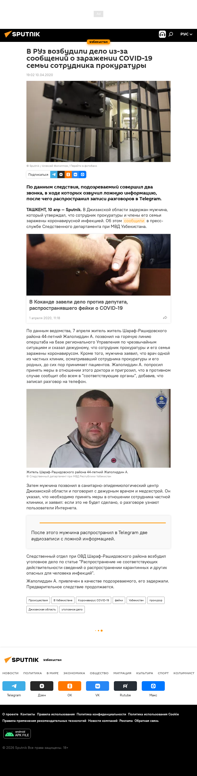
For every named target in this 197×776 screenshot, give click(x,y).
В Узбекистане (63, 600)
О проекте (10, 714)
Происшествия (38, 600)
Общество (99, 673)
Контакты (27, 714)
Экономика (74, 673)
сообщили (134, 220)
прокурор (155, 600)
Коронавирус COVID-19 (93, 600)
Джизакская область (42, 609)
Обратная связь (147, 720)
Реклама (126, 720)
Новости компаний (102, 720)
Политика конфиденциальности (101, 714)
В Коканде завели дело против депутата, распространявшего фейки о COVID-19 (78, 304)
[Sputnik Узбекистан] (23, 38)
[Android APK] (17, 734)
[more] (165, 317)
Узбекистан (136, 600)
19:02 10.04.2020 (39, 75)
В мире (53, 673)
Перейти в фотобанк (83, 166)
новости (10, 673)
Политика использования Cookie (153, 714)
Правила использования (56, 714)
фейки (119, 600)
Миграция (122, 673)
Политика (32, 673)
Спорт (163, 673)
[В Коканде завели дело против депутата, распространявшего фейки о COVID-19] (98, 265)
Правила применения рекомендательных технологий (44, 720)
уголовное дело (72, 609)
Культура (144, 673)
